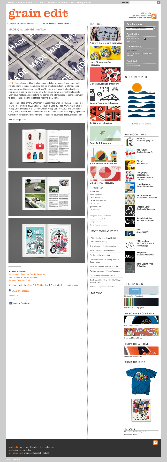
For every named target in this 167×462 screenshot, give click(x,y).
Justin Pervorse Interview (104, 103)
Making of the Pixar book (133, 296)
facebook (130, 53)
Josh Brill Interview (100, 143)
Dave (33, 300)
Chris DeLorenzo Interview (104, 83)
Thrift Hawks (94, 191)
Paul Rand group (130, 434)
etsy (150, 53)
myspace (138, 53)
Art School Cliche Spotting (100, 255)
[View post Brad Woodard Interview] (105, 160)
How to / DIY (94, 204)
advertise (50, 447)
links (42, 447)
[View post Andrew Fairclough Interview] (105, 40)
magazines (16, 295)
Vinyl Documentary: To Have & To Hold (104, 266)
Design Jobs (84, 2)
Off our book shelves (98, 201)
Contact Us (30, 2)
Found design (95, 210)
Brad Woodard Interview (103, 163)
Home (11, 2)
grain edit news (95, 207)
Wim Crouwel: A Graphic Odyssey (23, 277)
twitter (145, 53)
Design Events (95, 222)
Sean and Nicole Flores (133, 338)
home (21, 447)
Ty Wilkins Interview (101, 123)
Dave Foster (63, 23)
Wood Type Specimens (133, 356)
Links (42, 2)
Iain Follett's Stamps (131, 326)
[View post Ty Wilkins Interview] (105, 120)
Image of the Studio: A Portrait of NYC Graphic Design (32, 23)
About (19, 2)
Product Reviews (96, 198)
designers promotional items (100, 216)
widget (46, 453)
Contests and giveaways (99, 225)
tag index (27, 450)
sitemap (17, 450)
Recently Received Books (19, 280)
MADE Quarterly (15, 83)
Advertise (52, 2)
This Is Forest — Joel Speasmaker (103, 246)
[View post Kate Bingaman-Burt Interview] (105, 59)
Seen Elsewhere (96, 194)
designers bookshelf (97, 219)
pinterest (130, 56)
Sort (73, 2)
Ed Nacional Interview (102, 182)
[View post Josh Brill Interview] (105, 140)
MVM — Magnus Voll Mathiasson (102, 251)
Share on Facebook (20, 291)
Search (125, 2)
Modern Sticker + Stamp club (135, 432)
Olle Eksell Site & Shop (98, 242)
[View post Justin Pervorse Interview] (105, 100)
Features (93, 213)
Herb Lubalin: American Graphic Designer (27, 274)
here (24, 120)
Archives (64, 2)
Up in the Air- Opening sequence (102, 275)
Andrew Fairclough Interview (106, 43)
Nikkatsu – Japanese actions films (102, 287)
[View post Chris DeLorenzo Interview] (105, 81)
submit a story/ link (134, 65)
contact (35, 447)
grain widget (131, 41)
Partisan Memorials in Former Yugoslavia (105, 271)
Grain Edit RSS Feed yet (38, 285)
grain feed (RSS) (133, 38)
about (28, 447)
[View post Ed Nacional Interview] (105, 180)
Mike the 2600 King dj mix (134, 308)
